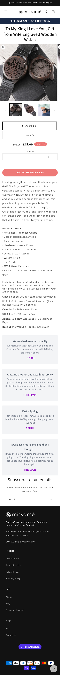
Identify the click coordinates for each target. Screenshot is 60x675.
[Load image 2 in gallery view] (30, 110)
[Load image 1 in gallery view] (15, 110)
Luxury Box (30, 135)
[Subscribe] (51, 499)
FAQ (7, 628)
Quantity (30, 151)
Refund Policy (12, 572)
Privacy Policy (12, 558)
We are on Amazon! (15, 610)
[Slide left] (5, 110)
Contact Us (11, 635)
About (9, 597)
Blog (8, 603)
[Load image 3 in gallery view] (44, 110)
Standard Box (29, 125)
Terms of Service (13, 565)
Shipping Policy (13, 578)
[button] (6, 12)
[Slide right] (54, 110)
